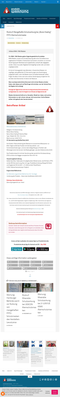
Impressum (11, 22)
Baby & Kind (8, 1)
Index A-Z (9, 18)
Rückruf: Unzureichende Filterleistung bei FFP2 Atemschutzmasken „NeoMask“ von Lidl (37, 358)
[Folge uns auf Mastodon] (43, 380)
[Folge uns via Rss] (51, 380)
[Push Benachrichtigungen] (3, 394)
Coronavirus (18, 42)
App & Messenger (18, 18)
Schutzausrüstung (25, 42)
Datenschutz (19, 22)
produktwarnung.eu (37, 208)
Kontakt (4, 22)
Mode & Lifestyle (18, 1)
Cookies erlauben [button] (55, 392)
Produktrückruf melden (29, 18)
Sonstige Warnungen (36, 349)
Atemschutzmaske (11, 42)
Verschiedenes (34, 351)
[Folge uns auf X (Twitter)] (48, 380)
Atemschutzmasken (35, 348)
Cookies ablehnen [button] (47, 392)
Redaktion (11, 38)
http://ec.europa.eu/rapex (23, 194)
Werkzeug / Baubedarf (36, 352)
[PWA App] (40, 380)
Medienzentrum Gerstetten (17, 385)
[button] (12, 262)
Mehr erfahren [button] (29, 394)
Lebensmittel (28, 1)
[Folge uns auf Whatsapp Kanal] (53, 380)
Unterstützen (52, 18)
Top (53, 348)
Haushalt (43, 1)
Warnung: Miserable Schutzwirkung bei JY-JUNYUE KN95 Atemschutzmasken (45, 303)
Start (3, 1)
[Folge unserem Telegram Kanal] (56, 380)
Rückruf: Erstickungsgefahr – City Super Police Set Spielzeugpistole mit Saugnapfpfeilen (22, 354)
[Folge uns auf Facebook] (45, 380)
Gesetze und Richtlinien (42, 18)
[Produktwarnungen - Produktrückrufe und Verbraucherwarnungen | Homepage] (16, 10)
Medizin (36, 1)
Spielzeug (19, 349)
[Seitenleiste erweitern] (2, 26)
